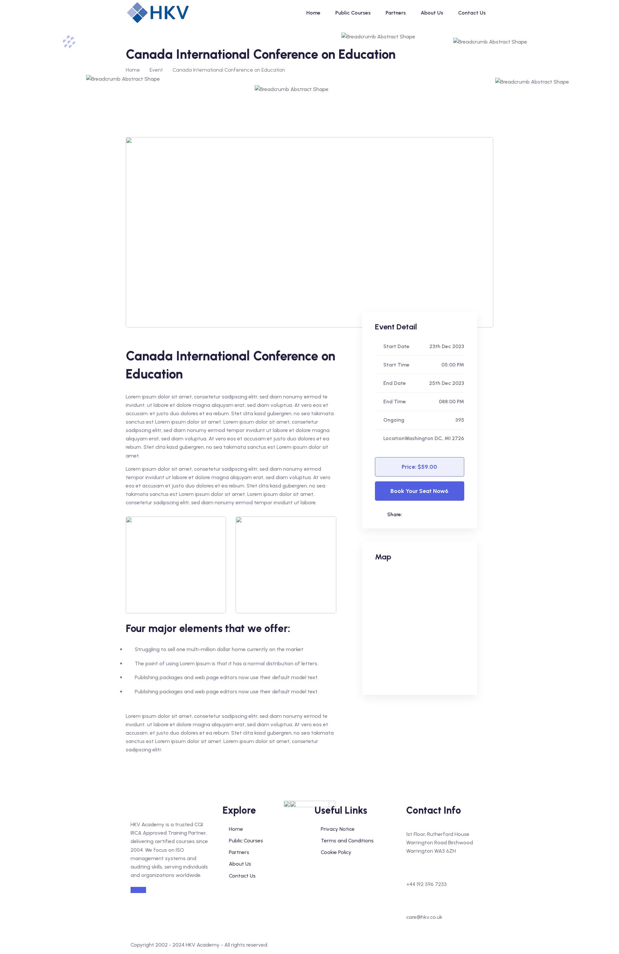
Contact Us (472, 13)
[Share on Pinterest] (450, 514)
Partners (396, 13)
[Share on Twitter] (437, 514)
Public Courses (353, 13)
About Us (432, 13)
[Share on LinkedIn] (410, 514)
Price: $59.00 (419, 466)
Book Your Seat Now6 (419, 491)
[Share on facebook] (424, 514)
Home (313, 13)
